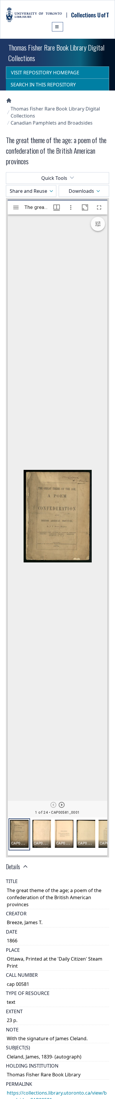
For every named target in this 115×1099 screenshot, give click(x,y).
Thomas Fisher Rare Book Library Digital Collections (55, 112)
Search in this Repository (43, 84)
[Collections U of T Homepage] (9, 100)
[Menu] (57, 26)
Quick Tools (54, 178)
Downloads (81, 191)
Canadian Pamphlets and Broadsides (52, 123)
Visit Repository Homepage (45, 72)
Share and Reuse (28, 191)
